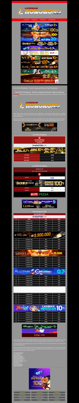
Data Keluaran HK (39, 394)
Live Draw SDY (43, 19)
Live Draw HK (26, 19)
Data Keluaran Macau (39, 397)
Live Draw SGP (34, 19)
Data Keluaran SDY (57, 394)
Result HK (57, 397)
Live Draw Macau (51, 19)
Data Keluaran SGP (22, 397)
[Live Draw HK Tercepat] (39, 25)
